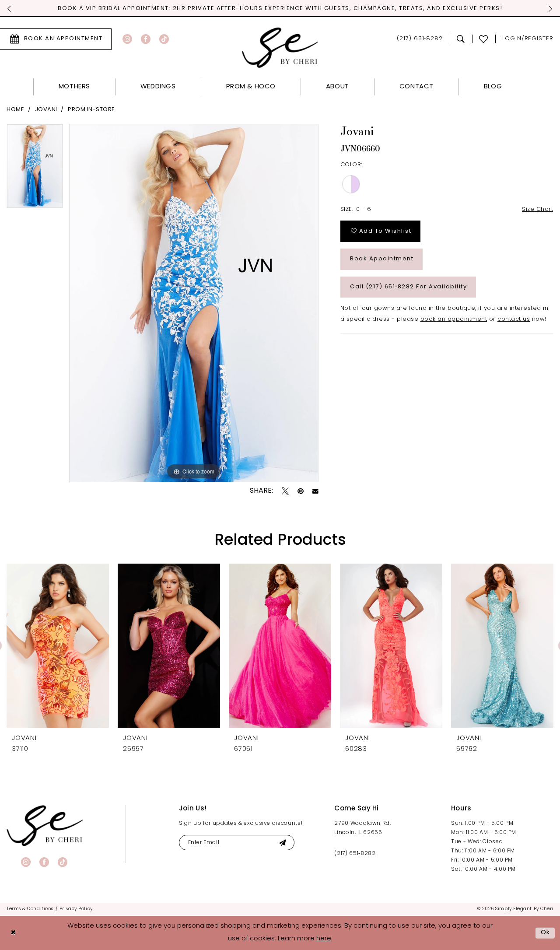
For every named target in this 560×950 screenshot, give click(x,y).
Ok (545, 932)
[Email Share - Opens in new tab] (315, 491)
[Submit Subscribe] (282, 842)
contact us (513, 319)
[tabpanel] (35, 169)
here (323, 939)
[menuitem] (140, 39)
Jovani (46, 109)
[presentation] (58, 646)
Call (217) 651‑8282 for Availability (408, 287)
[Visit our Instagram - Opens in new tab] (127, 39)
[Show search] (461, 39)
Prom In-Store (91, 109)
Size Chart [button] (537, 209)
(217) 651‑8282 (354, 853)
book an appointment (453, 319)
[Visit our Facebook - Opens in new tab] (145, 39)
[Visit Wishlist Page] (483, 39)
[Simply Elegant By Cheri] (280, 47)
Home (15, 109)
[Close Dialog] (13, 933)
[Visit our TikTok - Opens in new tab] (164, 39)
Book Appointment (381, 259)
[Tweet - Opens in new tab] (285, 490)
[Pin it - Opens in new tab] (301, 490)
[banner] (45, 825)
